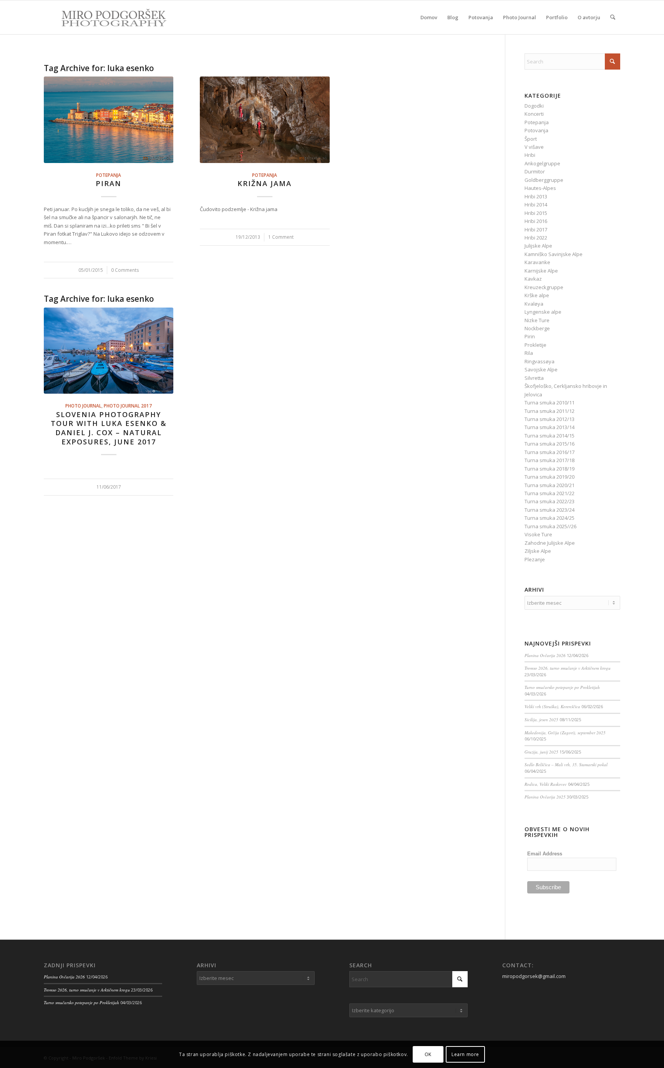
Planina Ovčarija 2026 (545, 655)
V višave (534, 146)
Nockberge (537, 328)
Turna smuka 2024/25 (549, 517)
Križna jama (264, 183)
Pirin (530, 336)
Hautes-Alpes (540, 188)
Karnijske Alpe (541, 270)
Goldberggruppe (544, 179)
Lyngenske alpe (543, 311)
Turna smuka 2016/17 (549, 452)
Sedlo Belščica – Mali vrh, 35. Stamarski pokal (566, 764)
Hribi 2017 (536, 229)
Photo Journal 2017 (128, 406)
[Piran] (108, 120)
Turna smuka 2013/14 (549, 427)
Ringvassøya (539, 361)
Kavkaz (533, 278)
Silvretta (534, 377)
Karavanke (537, 262)
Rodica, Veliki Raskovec (546, 784)
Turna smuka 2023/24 (549, 509)
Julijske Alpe (538, 245)
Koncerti (534, 113)
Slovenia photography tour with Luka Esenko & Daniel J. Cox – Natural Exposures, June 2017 (109, 428)
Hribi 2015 (536, 213)
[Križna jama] (264, 120)
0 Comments (125, 270)
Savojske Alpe (541, 369)
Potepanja (108, 175)
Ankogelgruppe (542, 163)
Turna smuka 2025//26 (550, 526)
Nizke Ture (537, 320)
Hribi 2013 (536, 196)
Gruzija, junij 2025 (541, 752)
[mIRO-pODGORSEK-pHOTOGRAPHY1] (106, 17)
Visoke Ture (538, 534)
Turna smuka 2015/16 (549, 443)
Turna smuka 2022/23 (549, 501)
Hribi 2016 (536, 221)
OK (428, 1054)
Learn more (465, 1054)
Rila (529, 352)
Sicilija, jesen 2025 (541, 719)
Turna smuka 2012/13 (549, 419)
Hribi (530, 154)
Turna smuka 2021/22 (549, 493)
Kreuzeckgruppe (544, 287)
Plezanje (535, 559)
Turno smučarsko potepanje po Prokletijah (562, 687)
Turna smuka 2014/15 (549, 435)
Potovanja (536, 130)
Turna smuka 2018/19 (549, 468)
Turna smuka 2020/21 (549, 485)
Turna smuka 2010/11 (549, 402)
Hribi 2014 (536, 204)
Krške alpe (537, 295)
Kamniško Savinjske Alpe (554, 254)
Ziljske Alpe (538, 550)
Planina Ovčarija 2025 (545, 797)
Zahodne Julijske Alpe (550, 542)
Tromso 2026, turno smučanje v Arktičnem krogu (568, 668)
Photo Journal (83, 406)
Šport (531, 138)
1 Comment (281, 237)
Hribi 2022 (536, 237)
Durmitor (535, 171)
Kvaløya (534, 303)
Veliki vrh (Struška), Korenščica (552, 706)
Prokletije (535, 344)
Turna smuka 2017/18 (549, 460)
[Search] (612, 17)
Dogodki (534, 105)
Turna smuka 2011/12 (549, 411)
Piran (108, 183)
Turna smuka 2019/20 (549, 476)
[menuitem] (428, 17)
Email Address (544, 854)
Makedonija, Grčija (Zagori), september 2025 (565, 732)
